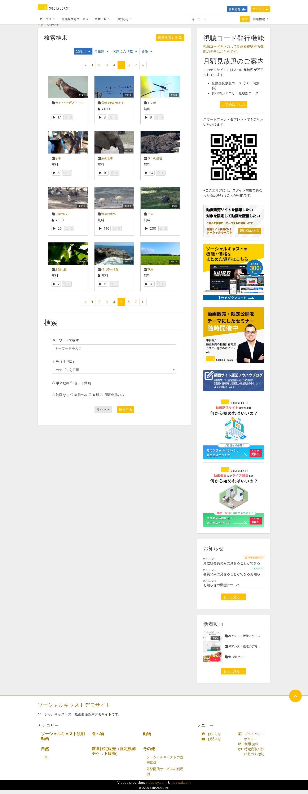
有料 (95, 395)
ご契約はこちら (233, 104)
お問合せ (214, 739)
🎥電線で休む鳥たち (111, 102)
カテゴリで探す (64, 361)
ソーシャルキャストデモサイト (74, 705)
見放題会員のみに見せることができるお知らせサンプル (245, 563)
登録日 (81, 51)
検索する (125, 409)
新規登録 (235, 9)
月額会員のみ (114, 395)
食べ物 (98, 733)
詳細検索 (259, 19)
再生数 (99, 51)
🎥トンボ (150, 102)
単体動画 (62, 383)
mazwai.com (181, 782)
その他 (149, 748)
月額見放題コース (73, 19)
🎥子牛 (56, 158)
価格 (144, 51)
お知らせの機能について (221, 585)
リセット (103, 409)
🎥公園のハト (61, 214)
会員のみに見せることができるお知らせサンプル (240, 574)
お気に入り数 (123, 51)
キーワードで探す (65, 340)
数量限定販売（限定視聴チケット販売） (114, 751)
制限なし (62, 395)
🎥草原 (148, 269)
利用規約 (251, 744)
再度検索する (168, 37)
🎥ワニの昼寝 (153, 158)
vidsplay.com (156, 782)
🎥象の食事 (105, 158)
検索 (245, 19)
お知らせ (123, 19)
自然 (45, 748)
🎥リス (148, 214)
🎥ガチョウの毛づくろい (68, 102)
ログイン (258, 9)
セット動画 (82, 383)
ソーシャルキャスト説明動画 (63, 736)
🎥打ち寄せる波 (108, 269)
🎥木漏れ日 (59, 269)
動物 (147, 733)
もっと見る (232, 597)
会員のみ (81, 395)
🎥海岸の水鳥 (107, 214)
